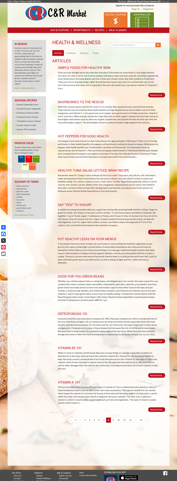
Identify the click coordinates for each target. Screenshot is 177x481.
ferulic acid (21, 205)
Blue (21, 157)
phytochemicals (23, 194)
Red (28, 157)
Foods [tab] (96, 53)
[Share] (3, 227)
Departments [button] (81, 30)
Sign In (136, 8)
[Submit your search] (158, 45)
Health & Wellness (43, 478)
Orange (32, 165)
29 (141, 420)
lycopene (20, 199)
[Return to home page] (56, 13)
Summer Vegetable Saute (27, 104)
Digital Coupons (65, 476)
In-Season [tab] (71, 53)
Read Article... (156, 95)
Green (36, 157)
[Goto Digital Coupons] (115, 19)
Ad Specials (63, 478)
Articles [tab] (58, 53)
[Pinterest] (3, 247)
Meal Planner (118, 30)
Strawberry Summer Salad (27, 113)
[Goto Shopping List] (142, 19)
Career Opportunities (88, 475)
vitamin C (20, 211)
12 (130, 420)
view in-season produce (25, 88)
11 (124, 420)
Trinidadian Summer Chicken (28, 121)
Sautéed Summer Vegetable (28, 108)
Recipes (100, 30)
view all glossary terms (24, 215)
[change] (165, 1)
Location (17, 478)
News (81, 472)
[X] (3, 240)
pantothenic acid (23, 208)
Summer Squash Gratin (26, 125)
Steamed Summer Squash (27, 117)
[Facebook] (3, 234)
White (25, 165)
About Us (17, 476)
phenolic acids (22, 191)
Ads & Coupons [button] (59, 30)
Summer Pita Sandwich (26, 129)
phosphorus (21, 188)
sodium (19, 197)
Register (148, 8)
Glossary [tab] (84, 53)
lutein (18, 202)
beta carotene (22, 186)
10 (118, 420)
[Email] (3, 254)
